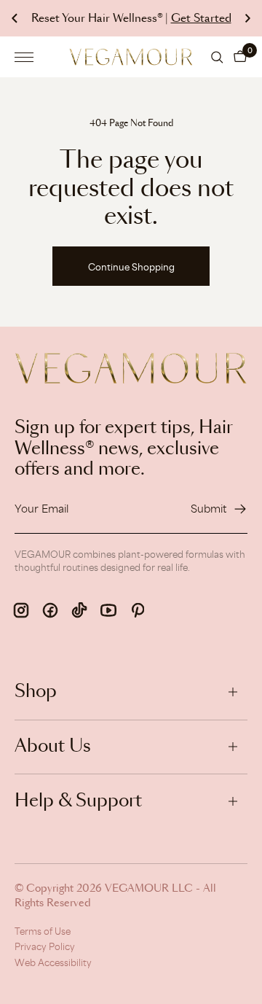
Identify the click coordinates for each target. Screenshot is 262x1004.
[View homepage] (131, 56)
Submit (208, 508)
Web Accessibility (53, 962)
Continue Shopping (131, 267)
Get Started (201, 18)
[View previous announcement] (14, 18)
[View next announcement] (247, 18)
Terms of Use (43, 931)
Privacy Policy (45, 946)
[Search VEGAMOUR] (217, 57)
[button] (240, 57)
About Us (53, 746)
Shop (36, 692)
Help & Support (78, 801)
